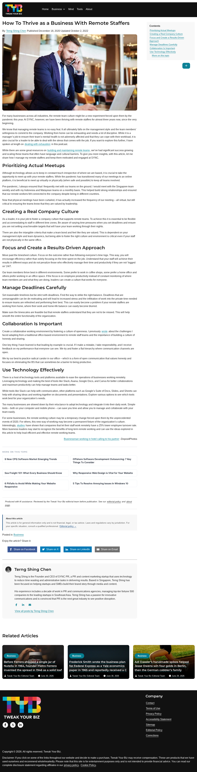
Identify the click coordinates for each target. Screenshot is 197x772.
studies (21, 425)
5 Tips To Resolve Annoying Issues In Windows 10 (100, 483)
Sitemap (150, 724)
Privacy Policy (153, 713)
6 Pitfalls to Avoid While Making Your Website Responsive (30, 485)
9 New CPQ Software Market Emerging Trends (31, 459)
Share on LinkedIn (79, 549)
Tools (80, 9)
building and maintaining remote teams (68, 150)
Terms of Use (153, 708)
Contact (150, 703)
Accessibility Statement (158, 719)
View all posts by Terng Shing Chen (34, 611)
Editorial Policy (154, 730)
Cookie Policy (88, 765)
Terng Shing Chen (16, 31)
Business (57, 9)
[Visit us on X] (13, 725)
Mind (71, 9)
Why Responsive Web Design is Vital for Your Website (103, 473)
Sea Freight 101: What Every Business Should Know (33, 473)
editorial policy (114, 501)
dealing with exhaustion (37, 144)
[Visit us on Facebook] (5, 725)
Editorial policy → (68, 526)
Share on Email (109, 549)
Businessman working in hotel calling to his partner (91, 439)
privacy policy (71, 765)
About (89, 9)
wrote (105, 331)
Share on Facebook (24, 549)
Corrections (152, 735)
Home (45, 9)
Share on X (52, 549)
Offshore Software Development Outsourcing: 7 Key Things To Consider (102, 461)
